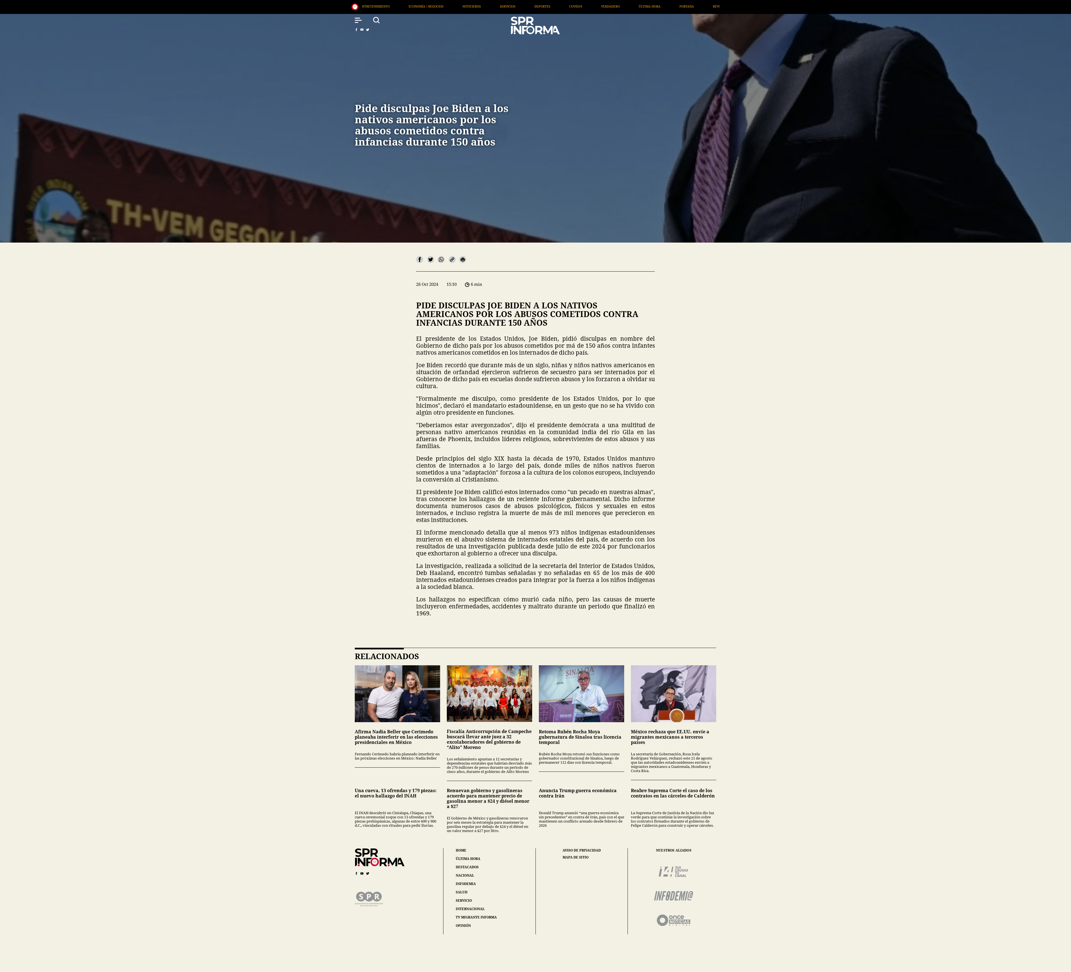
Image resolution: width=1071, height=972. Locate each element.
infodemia (466, 883)
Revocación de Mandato (573, 6)
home (461, 850)
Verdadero (449, 6)
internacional (470, 908)
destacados (467, 867)
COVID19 (415, 6)
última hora (468, 858)
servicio (464, 900)
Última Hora (489, 6)
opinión (463, 925)
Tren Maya (698, 6)
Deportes (382, 6)
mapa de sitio (575, 857)
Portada (526, 6)
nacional (465, 875)
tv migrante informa (476, 917)
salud (461, 892)
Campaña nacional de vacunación (641, 6)
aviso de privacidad (582, 850)
